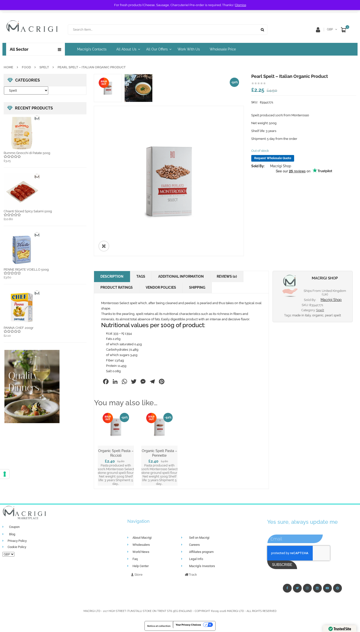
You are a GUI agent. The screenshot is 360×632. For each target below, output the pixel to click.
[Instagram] (307, 588)
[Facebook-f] (287, 588)
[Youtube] (327, 588)
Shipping (197, 287)
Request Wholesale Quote (272, 158)
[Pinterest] (337, 588)
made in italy (301, 315)
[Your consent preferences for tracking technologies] (4, 474)
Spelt (44, 67)
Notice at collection (158, 625)
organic (318, 315)
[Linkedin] (317, 588)
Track (192, 574)
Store (138, 574)
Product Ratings (116, 287)
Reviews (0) (227, 276)
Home (8, 67)
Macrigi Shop (280, 166)
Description (111, 276)
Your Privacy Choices (188, 624)
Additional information (181, 276)
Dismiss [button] (240, 5)
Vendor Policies (161, 287)
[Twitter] (297, 588)
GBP (330, 29)
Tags (140, 276)
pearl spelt (333, 315)
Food (26, 67)
